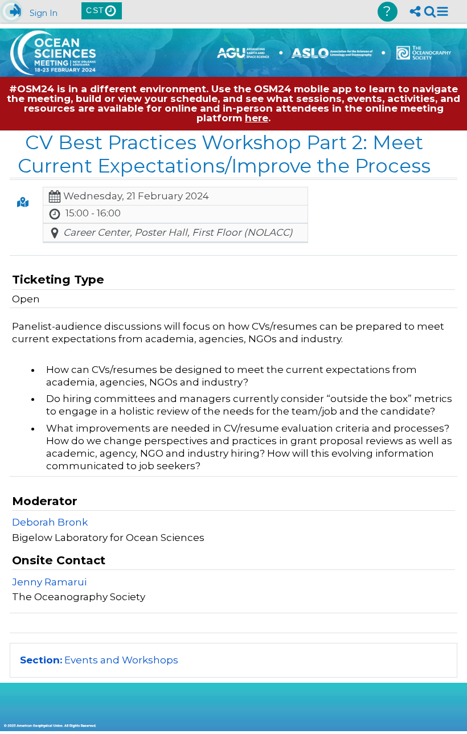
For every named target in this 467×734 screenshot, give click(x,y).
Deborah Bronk (50, 522)
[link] (430, 11)
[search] (430, 11)
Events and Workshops (99, 660)
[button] (442, 11)
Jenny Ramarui (49, 582)
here (256, 118)
